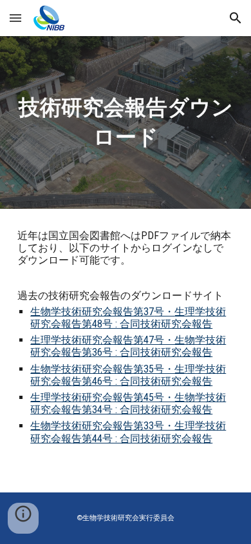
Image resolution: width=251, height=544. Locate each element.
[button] (15, 17)
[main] (125, 122)
